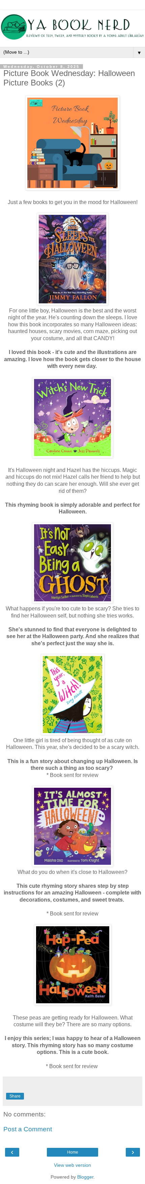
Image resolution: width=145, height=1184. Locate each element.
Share (15, 1096)
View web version (72, 1165)
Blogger (85, 1177)
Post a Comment (27, 1129)
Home (72, 1152)
